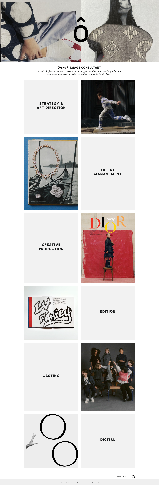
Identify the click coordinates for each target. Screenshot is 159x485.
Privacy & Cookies (94, 482)
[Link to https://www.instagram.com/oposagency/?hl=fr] (133, 476)
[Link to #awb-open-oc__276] (80, 4)
